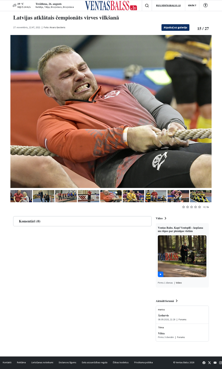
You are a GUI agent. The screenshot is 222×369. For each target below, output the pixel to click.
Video (159, 218)
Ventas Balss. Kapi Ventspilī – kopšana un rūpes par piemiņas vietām (180, 229)
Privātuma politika (143, 362)
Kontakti (7, 362)
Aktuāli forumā (165, 301)
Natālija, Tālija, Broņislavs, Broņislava (55, 7)
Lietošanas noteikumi (42, 362)
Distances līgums (67, 362)
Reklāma (21, 362)
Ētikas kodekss (121, 362)
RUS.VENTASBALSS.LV (168, 5)
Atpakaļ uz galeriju (175, 27)
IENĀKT (192, 5)
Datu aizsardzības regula (94, 362)
